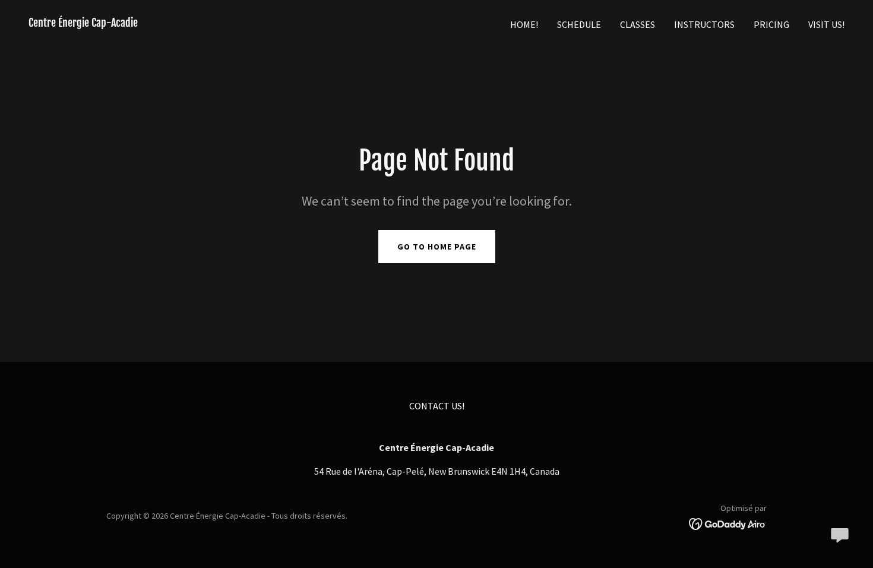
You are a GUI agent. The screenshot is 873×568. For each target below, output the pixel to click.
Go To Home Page (436, 246)
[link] (83, 23)
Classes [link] (637, 24)
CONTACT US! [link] (436, 406)
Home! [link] (524, 24)
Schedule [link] (579, 24)
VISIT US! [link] (826, 24)
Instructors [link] (704, 24)
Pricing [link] (771, 24)
